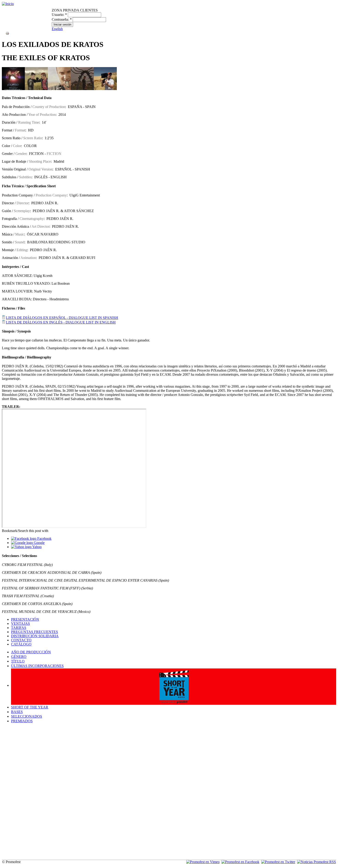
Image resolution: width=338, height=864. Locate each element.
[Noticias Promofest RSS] (316, 862)
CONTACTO (21, 640)
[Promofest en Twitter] (278, 862)
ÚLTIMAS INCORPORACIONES (37, 666)
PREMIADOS (22, 721)
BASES (17, 712)
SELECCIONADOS (26, 716)
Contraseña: (62, 19)
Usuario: (59, 15)
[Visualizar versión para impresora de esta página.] (7, 33)
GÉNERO (18, 657)
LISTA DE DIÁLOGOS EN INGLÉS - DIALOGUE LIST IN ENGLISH (61, 322)
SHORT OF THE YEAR (29, 707)
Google (39, 543)
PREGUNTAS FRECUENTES (34, 632)
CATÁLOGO (21, 644)
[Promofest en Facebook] (240, 862)
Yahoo (37, 547)
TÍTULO (18, 661)
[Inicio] (8, 4)
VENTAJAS (20, 623)
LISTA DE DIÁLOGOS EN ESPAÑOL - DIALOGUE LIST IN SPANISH (62, 318)
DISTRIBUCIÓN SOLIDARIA (35, 636)
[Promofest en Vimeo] (203, 862)
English (57, 29)
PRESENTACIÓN (25, 619)
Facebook (44, 538)
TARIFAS (18, 628)
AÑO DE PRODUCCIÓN (31, 652)
